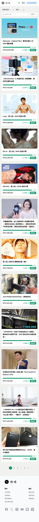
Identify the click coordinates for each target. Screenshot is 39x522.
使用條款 (7, 495)
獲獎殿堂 (31, 498)
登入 (23, 3)
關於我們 (31, 492)
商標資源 (31, 495)
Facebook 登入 (32, 3)
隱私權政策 (8, 498)
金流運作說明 (9, 502)
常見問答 (7, 492)
